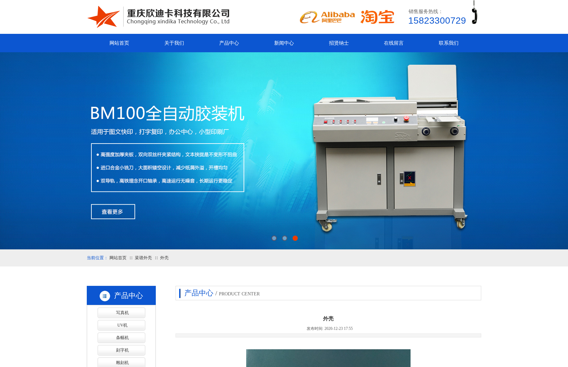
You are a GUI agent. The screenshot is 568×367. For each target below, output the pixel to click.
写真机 (122, 312)
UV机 (122, 325)
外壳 (164, 257)
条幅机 (122, 337)
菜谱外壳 (143, 257)
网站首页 (118, 257)
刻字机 (122, 350)
